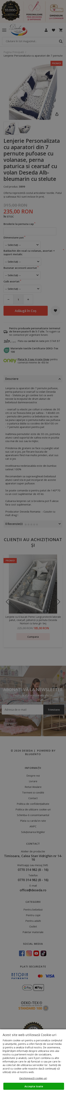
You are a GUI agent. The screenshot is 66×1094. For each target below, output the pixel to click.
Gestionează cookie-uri (33, 1078)
